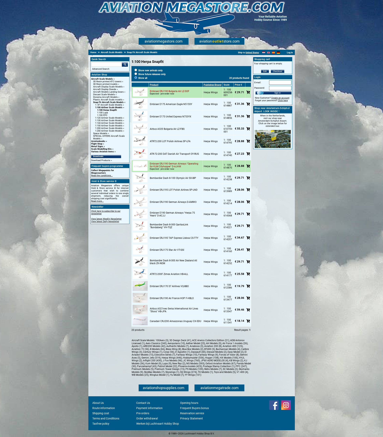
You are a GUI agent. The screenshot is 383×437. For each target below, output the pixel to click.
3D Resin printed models (105, 84)
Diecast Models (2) (217, 352)
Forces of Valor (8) (229, 354)
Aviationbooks (98, 141)
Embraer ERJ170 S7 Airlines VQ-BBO (169, 286)
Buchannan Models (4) (228, 349)
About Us (98, 402)
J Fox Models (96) (172, 360)
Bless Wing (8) (173, 349)
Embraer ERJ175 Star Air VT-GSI (167, 250)
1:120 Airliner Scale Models (108, 118)
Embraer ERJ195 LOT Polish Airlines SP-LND (173, 189)
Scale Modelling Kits (101, 149)
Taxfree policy (100, 423)
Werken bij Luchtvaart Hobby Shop (157, 423)
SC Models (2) (230, 369)
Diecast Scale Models (104, 94)
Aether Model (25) (195, 343)
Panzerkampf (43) (147, 366)
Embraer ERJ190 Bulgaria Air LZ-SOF (169, 91)
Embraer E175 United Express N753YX (170, 116)
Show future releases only (152, 74)
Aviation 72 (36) (140, 349)
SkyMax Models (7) (154, 372)
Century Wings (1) (152, 352)
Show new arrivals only (150, 70)
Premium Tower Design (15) (170, 369)
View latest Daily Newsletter (105, 221)
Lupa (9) (166, 363)
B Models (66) (157, 349)
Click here (283, 100)
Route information (103, 408)
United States (252, 52)
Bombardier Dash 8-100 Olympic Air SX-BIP (173, 178)
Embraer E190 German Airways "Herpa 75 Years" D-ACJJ (172, 214)
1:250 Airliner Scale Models (108, 131)
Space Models (100, 133)
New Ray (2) (178, 363)
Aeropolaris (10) (176, 343)
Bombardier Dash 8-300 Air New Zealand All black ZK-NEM (173, 262)
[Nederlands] (263, 52)
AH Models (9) (213, 343)
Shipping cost (100, 413)
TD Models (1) (205, 372)
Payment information (149, 408)
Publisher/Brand (212, 84)
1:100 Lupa (102, 112)
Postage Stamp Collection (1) (219, 366)
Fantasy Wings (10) (186, 354)
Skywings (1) (172, 372)
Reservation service (192, 413)
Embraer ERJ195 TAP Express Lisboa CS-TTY (174, 238)
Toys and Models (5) (225, 372)
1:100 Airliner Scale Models (108, 107)
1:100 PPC (102, 115)
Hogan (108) (212, 357)
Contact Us (143, 402)
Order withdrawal (147, 418)
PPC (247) (241, 366)
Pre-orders (142, 413)
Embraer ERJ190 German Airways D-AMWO (173, 202)
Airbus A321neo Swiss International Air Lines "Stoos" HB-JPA (174, 310)
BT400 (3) (209, 349)
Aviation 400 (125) (233, 346)
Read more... (97, 201)
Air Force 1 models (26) (235, 343)
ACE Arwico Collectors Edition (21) (210, 340)
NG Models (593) (195, 363)
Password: (259, 88)
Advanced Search (100, 69)
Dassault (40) (198, 352)
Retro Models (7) (213, 369)
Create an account (280, 98)
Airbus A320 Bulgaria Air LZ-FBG (167, 129)
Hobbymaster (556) (193, 357)
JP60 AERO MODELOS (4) (214, 360)
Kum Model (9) (153, 363)
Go (125, 64)
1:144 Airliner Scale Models (108, 123)
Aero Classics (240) (156, 343)
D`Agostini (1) (182, 352)
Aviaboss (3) (196, 346)
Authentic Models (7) (177, 346)
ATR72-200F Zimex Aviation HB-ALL (169, 274)
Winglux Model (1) (159, 375)
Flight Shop (96, 144)
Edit (265, 71)
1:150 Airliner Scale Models (108, 125)
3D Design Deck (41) (180, 340)
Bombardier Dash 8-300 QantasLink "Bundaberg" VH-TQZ (169, 226)
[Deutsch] (278, 52)
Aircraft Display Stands (104, 89)
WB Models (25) (140, 375)
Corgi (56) (168, 352)
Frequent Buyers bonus (194, 408)
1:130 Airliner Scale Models (108, 120)
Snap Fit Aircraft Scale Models (108, 102)
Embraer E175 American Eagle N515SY (171, 104)
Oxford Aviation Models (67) (220, 363)
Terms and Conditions (105, 418)
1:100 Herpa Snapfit (107, 110)
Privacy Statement (191, 418)
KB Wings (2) (236, 360)
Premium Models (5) (143, 369)
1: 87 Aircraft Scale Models (108, 105)
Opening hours (189, 402)
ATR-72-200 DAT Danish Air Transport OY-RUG (174, 154)
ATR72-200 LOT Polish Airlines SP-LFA (170, 141)
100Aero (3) (162, 340)
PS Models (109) (194, 369)
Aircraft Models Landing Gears (108, 92)
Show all (142, 78)
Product (154, 84)
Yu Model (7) (177, 375)
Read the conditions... (102, 175)
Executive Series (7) (164, 354)
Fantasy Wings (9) (208, 354)
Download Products (100, 160)
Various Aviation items (102, 151)
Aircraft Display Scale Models (108, 86)
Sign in (277, 93)
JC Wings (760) (191, 360)
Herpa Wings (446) (172, 357)
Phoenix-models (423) (190, 366)
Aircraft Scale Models (102, 79)
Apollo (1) (137, 346)
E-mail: (257, 82)
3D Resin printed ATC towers (107, 81)
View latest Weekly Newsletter (106, 219)
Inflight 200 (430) (152, 360)
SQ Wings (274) (188, 372)
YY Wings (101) (193, 375)
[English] (268, 52)
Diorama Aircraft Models (105, 97)
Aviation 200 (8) (213, 346)
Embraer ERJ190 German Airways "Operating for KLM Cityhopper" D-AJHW (174, 165)
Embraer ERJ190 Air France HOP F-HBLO (172, 298)
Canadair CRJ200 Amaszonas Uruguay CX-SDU (175, 321)
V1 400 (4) (242, 372)
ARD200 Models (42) (154, 346)
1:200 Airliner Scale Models (108, 128)
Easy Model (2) (236, 352)
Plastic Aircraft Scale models (107, 99)
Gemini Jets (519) (151, 357)
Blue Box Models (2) (192, 349)
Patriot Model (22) (167, 366)
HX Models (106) (229, 357)
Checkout (277, 71)
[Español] (273, 52)
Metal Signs (97, 146)
